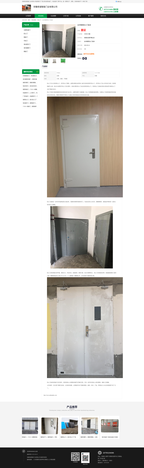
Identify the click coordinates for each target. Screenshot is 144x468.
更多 (37, 71)
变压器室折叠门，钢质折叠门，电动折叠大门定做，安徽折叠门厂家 (31, 79)
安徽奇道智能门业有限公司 (33, 457)
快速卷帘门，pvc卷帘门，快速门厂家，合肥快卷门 (31, 92)
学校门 (26, 40)
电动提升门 (27, 44)
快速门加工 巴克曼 (91, 437)
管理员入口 (47, 459)
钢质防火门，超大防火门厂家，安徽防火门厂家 (31, 99)
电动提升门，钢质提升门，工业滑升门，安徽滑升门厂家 (31, 103)
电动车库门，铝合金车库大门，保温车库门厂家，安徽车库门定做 (31, 86)
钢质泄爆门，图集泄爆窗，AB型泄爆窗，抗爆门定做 (31, 82)
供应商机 (41, 16)
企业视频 (53, 16)
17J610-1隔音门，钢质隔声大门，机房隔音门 (31, 106)
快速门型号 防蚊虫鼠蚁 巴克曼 (112, 437)
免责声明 (41, 459)
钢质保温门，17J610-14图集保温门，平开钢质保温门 (31, 89)
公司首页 (28, 16)
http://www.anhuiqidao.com (50, 395)
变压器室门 (27, 48)
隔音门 (26, 37)
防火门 (39, 20)
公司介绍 (65, 16)
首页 (29, 20)
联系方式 (103, 16)
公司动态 (78, 16)
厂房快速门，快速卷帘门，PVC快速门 (31, 96)
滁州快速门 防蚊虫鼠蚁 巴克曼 (72, 437)
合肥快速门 (27, 30)
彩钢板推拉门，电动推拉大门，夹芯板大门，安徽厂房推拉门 (31, 75)
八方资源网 (36, 459)
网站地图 (52, 459)
